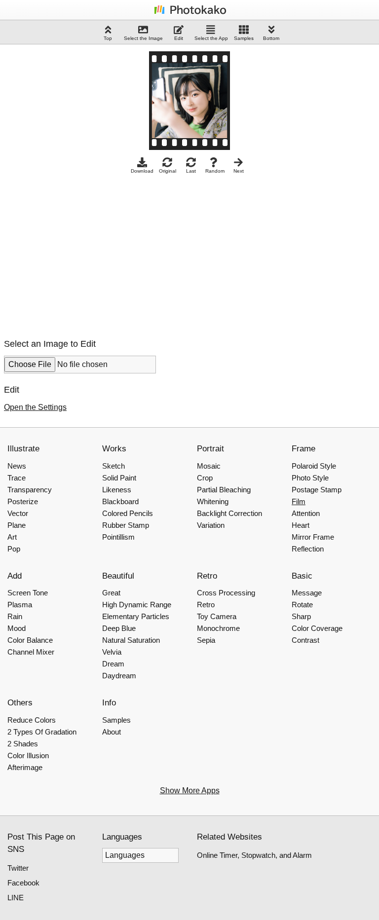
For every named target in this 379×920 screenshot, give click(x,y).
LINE (15, 897)
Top (108, 38)
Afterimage (24, 767)
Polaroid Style (314, 466)
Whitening (212, 501)
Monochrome (218, 628)
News (16, 466)
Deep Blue (119, 628)
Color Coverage (317, 628)
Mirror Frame (313, 537)
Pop (13, 549)
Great (111, 593)
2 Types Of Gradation (41, 732)
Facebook (23, 883)
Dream (113, 664)
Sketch (113, 466)
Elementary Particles (135, 616)
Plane (16, 525)
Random (215, 171)
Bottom (271, 38)
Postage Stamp (316, 489)
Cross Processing (226, 593)
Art (12, 537)
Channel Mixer (30, 652)
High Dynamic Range (136, 604)
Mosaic (209, 466)
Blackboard (120, 501)
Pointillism (118, 537)
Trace (16, 478)
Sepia (206, 640)
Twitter (18, 868)
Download (142, 171)
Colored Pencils (127, 513)
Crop (205, 478)
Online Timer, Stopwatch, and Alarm (254, 855)
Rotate (302, 604)
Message (307, 593)
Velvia (111, 652)
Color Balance (30, 640)
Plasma (19, 604)
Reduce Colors (31, 720)
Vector (17, 513)
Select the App (211, 38)
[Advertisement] (87, 253)
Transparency (29, 489)
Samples (244, 38)
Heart (300, 525)
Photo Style (310, 478)
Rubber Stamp (125, 525)
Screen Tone (27, 593)
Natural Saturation (131, 640)
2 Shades (22, 743)
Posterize (22, 501)
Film (298, 501)
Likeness (116, 489)
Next (238, 171)
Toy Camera (216, 616)
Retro (206, 604)
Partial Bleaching (224, 489)
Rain (14, 616)
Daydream (119, 675)
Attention (306, 513)
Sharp (301, 616)
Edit (178, 38)
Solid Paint (119, 478)
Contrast (305, 640)
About (111, 732)
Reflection (308, 549)
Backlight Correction (229, 513)
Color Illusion (28, 755)
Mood (16, 628)
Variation (211, 525)
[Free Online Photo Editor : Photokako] (189, 13)
